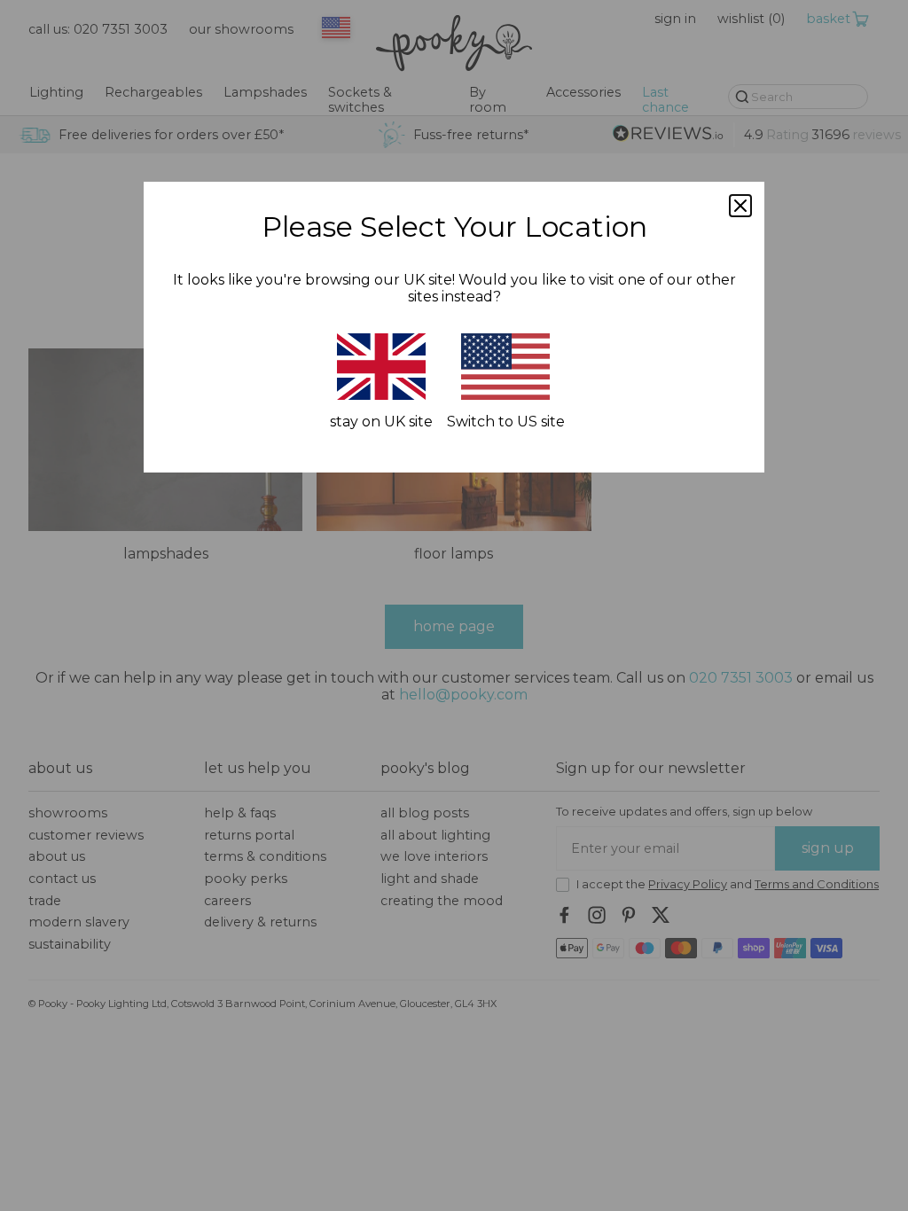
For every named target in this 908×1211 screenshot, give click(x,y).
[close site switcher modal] (740, 205)
